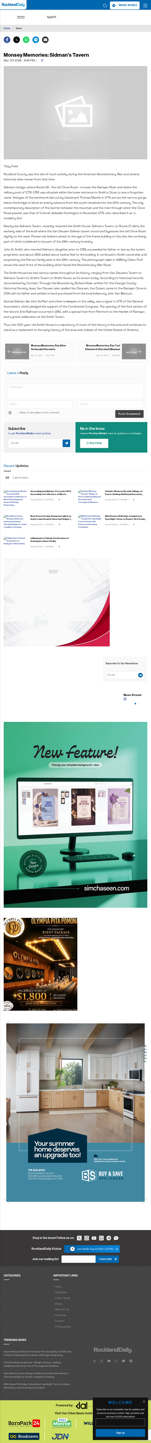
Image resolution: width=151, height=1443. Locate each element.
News (19, 28)
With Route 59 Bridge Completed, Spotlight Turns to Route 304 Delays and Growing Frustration (125, 519)
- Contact (58, 1321)
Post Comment (129, 414)
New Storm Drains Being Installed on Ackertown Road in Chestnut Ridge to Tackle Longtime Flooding (51, 519)
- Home (57, 1287)
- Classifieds (60, 1292)
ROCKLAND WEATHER (57, 17)
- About (57, 1304)
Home (7, 28)
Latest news (20, 477)
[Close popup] (144, 1402)
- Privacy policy (62, 1327)
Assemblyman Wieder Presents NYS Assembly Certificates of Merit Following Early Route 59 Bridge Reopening (38, 1353)
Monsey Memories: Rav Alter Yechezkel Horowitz (48, 347)
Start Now (95, 443)
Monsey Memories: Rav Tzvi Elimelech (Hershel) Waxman (102, 347)
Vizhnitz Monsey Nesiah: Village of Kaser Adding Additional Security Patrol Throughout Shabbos (124, 494)
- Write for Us (61, 1309)
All (7, 477)
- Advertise (59, 1315)
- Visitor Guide (61, 1298)
